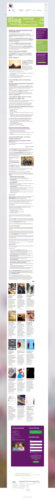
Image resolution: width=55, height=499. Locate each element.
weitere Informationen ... (41, 62)
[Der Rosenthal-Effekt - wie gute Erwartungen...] (12, 316)
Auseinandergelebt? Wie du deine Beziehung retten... (30, 408)
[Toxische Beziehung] (30, 373)
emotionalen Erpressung (17, 125)
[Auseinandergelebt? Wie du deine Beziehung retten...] (30, 400)
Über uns (27, 486)
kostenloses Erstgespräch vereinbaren (36, 432)
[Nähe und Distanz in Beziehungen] (30, 288)
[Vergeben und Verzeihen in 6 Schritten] (12, 344)
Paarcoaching (25, 275)
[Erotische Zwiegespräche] (12, 400)
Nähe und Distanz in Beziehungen (30, 296)
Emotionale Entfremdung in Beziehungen (20, 296)
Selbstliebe (29, 240)
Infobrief (43, 45)
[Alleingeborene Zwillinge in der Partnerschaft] (30, 316)
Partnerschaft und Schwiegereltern (11, 380)
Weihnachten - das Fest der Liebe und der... (21, 352)
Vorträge (39, 36)
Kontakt (27, 485)
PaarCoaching (14, 483)
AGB (27, 488)
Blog (27, 482)
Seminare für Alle (21, 488)
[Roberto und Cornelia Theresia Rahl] (18, 446)
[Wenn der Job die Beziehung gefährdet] (12, 288)
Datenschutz (28, 489)
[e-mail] (46, 10)
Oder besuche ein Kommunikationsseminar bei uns (25, 224)
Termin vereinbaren (29, 484)
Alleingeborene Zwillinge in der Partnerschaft (29, 324)
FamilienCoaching (15, 485)
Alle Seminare (40, 37)
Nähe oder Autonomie (24, 70)
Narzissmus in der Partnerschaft (30, 351)
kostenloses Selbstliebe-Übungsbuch (21, 241)
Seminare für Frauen (41, 32)
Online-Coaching (19, 279)
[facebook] (46, 5)
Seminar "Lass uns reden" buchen (20, 171)
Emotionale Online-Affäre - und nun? (21, 407)
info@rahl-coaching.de (17, 435)
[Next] (33, 281)
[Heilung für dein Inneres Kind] (21, 373)
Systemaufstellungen (15, 487)
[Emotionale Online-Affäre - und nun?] (21, 400)
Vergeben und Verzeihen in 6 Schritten (11, 352)
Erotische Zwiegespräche (11, 407)
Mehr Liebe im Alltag (41, 55)
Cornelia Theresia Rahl (17, 437)
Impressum (28, 490)
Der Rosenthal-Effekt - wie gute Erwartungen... (11, 324)
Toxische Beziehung (30, 379)
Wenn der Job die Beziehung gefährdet (11, 296)
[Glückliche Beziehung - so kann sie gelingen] (21, 316)
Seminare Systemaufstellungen (40, 35)
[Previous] (32, 281)
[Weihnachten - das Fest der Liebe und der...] (21, 344)
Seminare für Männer (41, 33)
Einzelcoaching (11, 276)
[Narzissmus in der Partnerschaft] (30, 344)
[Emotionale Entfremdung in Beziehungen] (21, 288)
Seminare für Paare (41, 31)
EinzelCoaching (14, 486)
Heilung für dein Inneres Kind (20, 380)
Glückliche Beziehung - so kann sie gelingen (20, 324)
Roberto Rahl (16, 438)
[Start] (9, 10)
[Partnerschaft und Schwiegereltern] (12, 373)
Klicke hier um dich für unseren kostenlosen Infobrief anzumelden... (22, 474)
